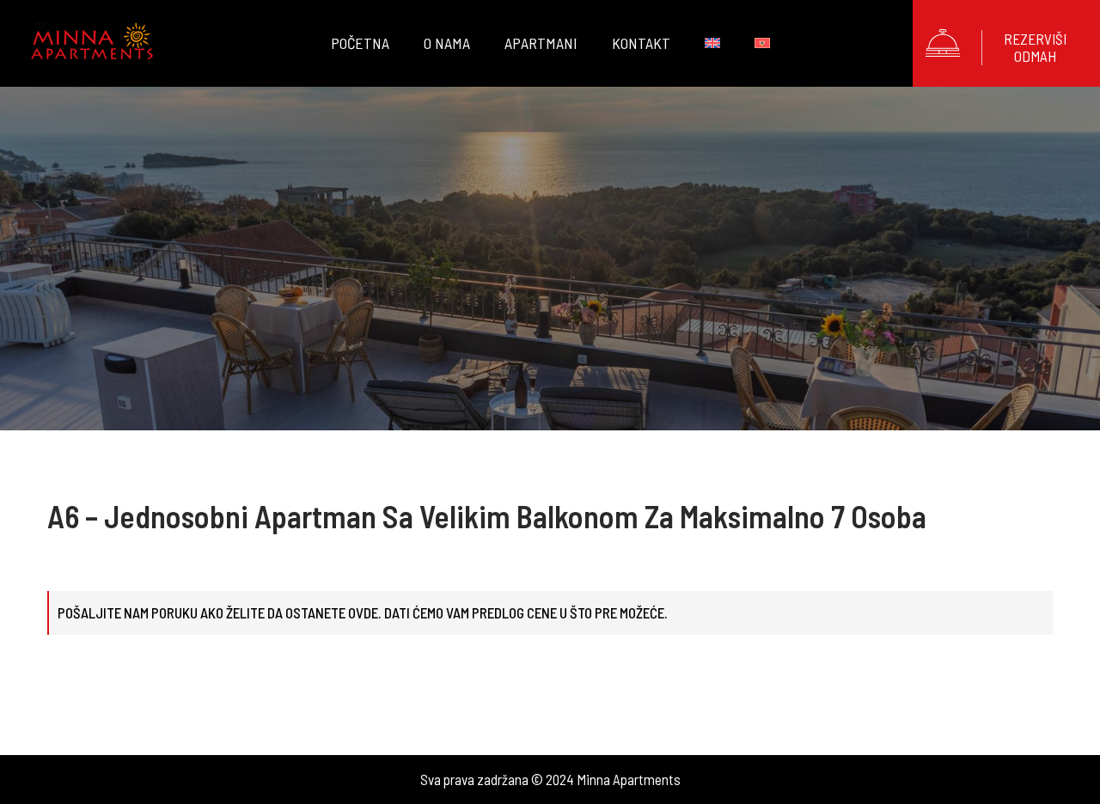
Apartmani (541, 43)
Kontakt (641, 43)
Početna (360, 43)
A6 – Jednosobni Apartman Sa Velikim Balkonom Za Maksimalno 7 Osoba (486, 515)
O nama (447, 43)
